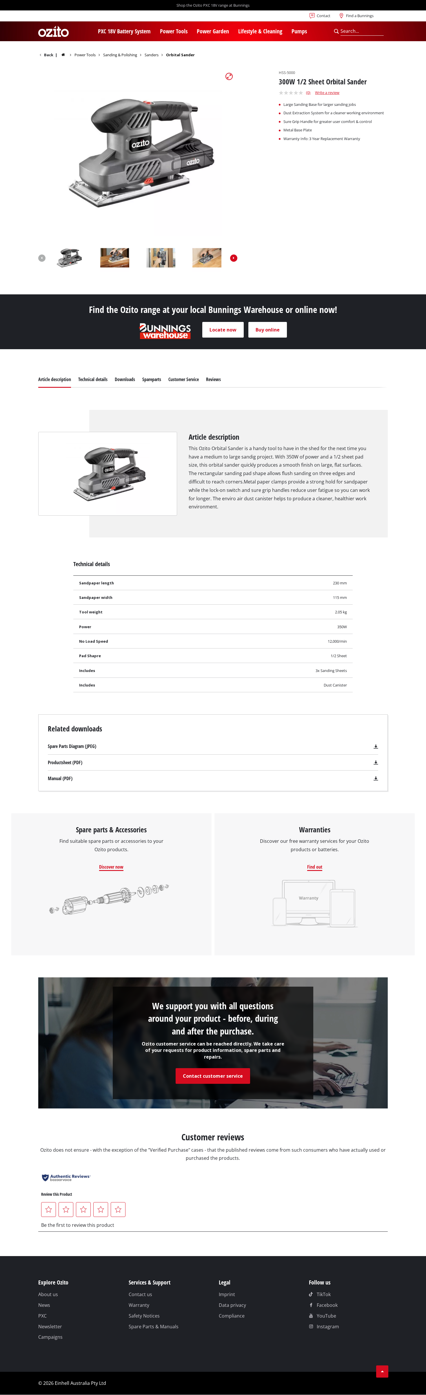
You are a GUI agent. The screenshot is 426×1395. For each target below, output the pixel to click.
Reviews (213, 379)
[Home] (67, 54)
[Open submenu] (154, 31)
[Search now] (336, 31)
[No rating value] (292, 93)
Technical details (93, 379)
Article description (54, 379)
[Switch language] (57, 17)
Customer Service (183, 379)
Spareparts (151, 379)
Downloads (125, 379)
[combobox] (362, 31)
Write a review (327, 92)
